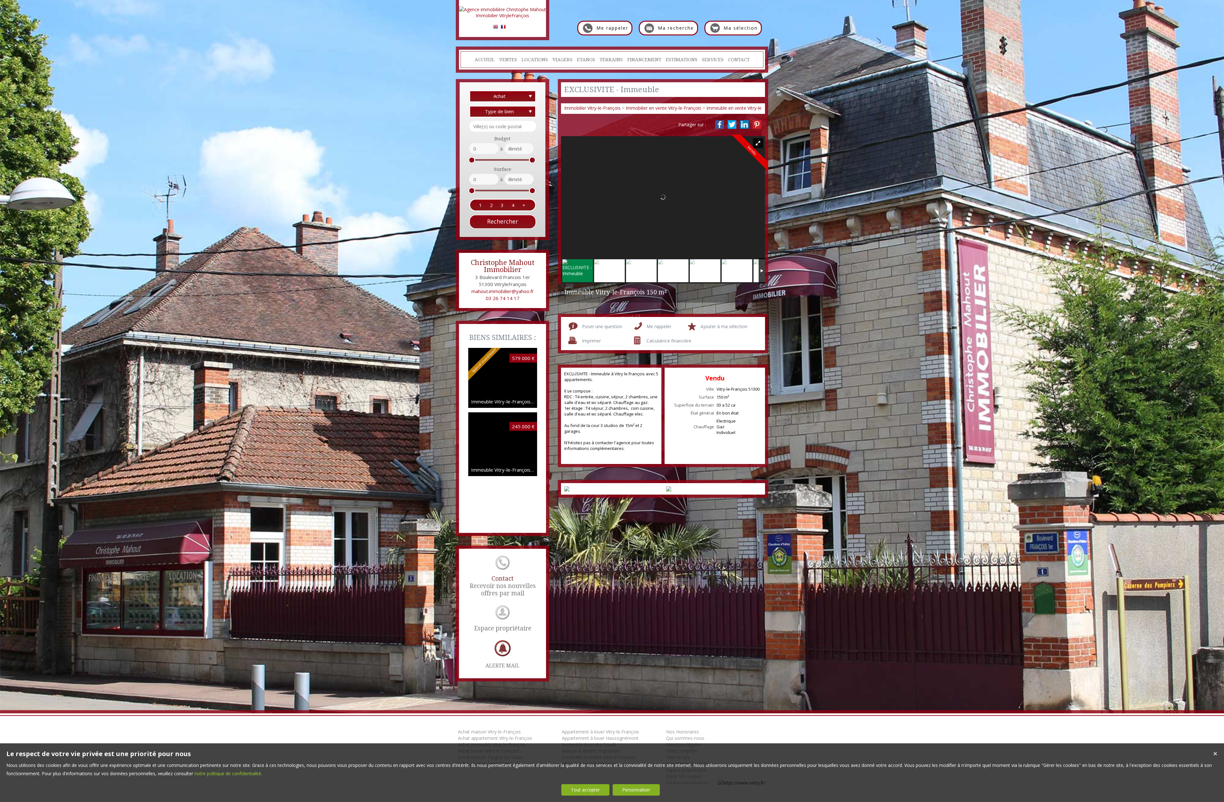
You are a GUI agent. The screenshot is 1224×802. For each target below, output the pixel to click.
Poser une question (602, 326)
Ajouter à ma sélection (724, 326)
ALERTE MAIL (502, 666)
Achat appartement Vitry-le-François (495, 738)
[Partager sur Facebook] (719, 124)
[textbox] (502, 126)
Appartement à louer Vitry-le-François (600, 732)
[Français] (503, 28)
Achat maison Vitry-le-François (489, 732)
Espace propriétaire (502, 628)
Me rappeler (658, 326)
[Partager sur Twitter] (732, 124)
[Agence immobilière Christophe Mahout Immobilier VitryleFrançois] (502, 15)
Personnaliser (636, 790)
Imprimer (591, 341)
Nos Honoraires (682, 732)
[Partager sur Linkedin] (744, 124)
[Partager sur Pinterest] (757, 124)
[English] (495, 28)
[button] (480, 205)
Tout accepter (585, 790)
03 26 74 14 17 (503, 298)
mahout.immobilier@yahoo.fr (502, 291)
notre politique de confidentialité (227, 773)
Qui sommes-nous (685, 738)
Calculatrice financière (668, 341)
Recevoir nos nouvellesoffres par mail (503, 586)
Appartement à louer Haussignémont (600, 738)
